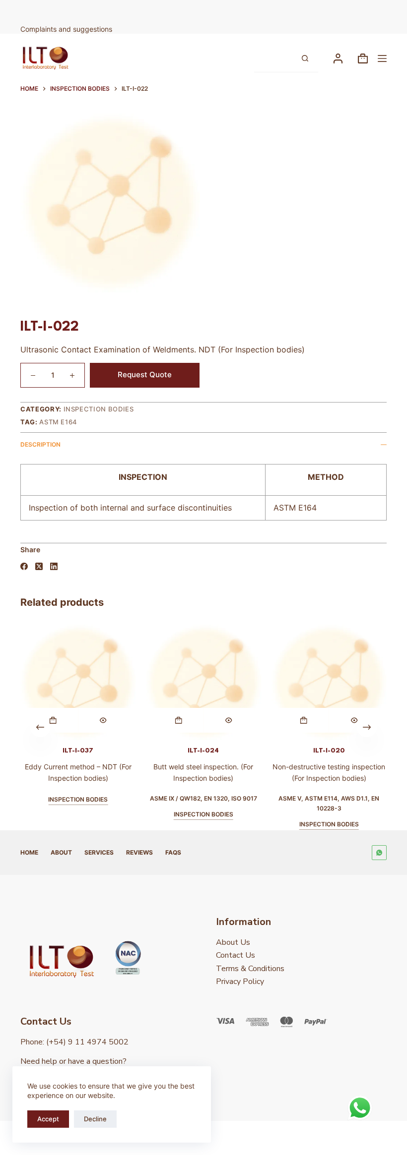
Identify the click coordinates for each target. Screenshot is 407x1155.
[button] (53, 719)
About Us (233, 942)
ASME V (289, 798)
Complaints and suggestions (67, 29)
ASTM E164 (58, 422)
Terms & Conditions (250, 968)
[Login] (338, 58)
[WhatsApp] (379, 852)
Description (40, 444)
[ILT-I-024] (204, 682)
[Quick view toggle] (103, 719)
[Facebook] (24, 566)
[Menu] (382, 58)
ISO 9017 (244, 798)
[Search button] (304, 58)
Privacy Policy (240, 981)
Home (29, 852)
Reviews (139, 852)
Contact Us (235, 955)
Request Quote (145, 374)
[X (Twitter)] (39, 566)
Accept (48, 1119)
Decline (95, 1119)
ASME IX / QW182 (175, 798)
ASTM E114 (321, 798)
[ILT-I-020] (329, 682)
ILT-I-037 (78, 750)
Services (99, 852)
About (61, 852)
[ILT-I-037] (78, 682)
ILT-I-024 (203, 750)
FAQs (173, 852)
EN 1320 (216, 798)
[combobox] (272, 58)
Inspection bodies (99, 409)
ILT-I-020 (329, 750)
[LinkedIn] (54, 566)
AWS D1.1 (354, 798)
